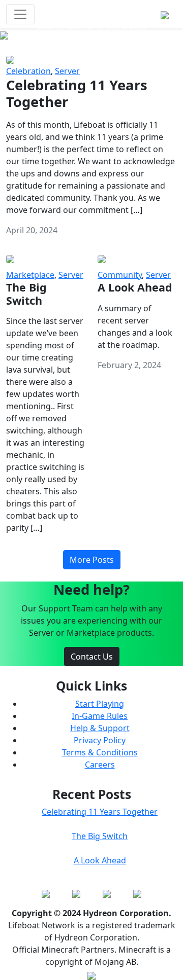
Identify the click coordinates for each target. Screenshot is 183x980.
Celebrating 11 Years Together (100, 811)
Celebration (28, 71)
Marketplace (30, 274)
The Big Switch (100, 836)
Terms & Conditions (100, 752)
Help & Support (100, 728)
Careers (100, 764)
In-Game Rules (100, 715)
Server (67, 71)
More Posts (92, 559)
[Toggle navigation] (20, 14)
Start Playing (99, 703)
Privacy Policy (100, 740)
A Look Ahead (100, 860)
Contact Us (92, 656)
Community (120, 274)
